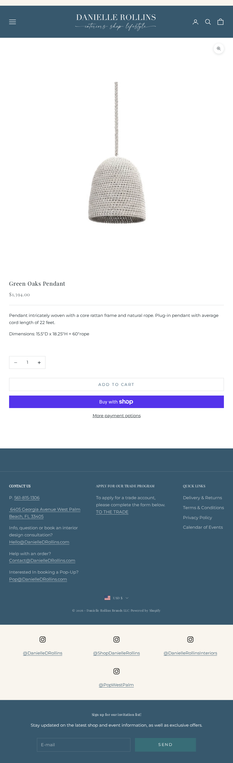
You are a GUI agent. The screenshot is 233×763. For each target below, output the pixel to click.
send (165, 744)
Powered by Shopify (146, 610)
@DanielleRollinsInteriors (190, 653)
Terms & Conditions (203, 507)
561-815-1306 (26, 497)
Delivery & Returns (202, 497)
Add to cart (116, 384)
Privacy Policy (197, 517)
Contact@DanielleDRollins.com (42, 560)
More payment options (117, 415)
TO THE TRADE (112, 512)
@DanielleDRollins (42, 653)
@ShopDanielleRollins (116, 653)
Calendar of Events (203, 527)
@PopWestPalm (116, 684)
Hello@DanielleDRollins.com (39, 542)
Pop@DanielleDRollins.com (38, 579)
